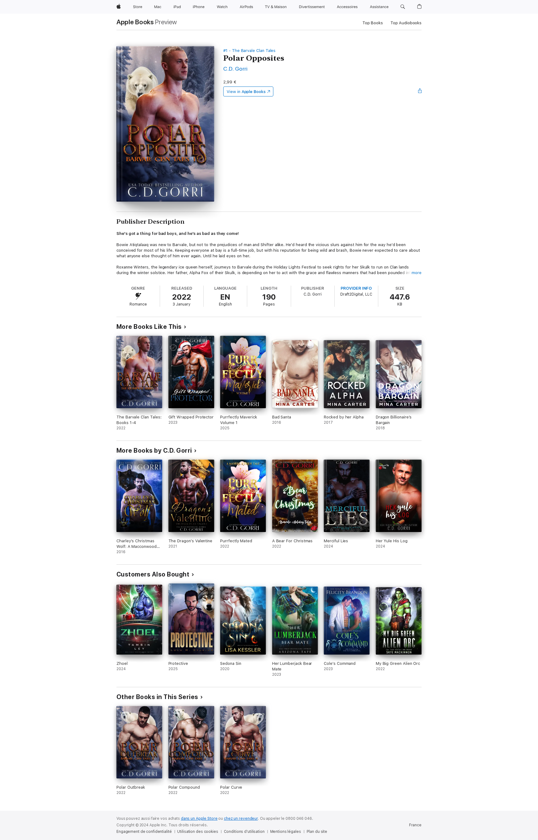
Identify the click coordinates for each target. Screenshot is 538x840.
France (415, 825)
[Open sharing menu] (420, 91)
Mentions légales (285, 831)
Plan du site (317, 831)
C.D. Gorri (235, 68)
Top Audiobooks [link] (406, 23)
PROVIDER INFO (356, 288)
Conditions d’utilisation (244, 831)
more (417, 272)
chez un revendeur (241, 818)
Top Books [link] (372, 23)
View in (246, 91)
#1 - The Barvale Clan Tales (249, 50)
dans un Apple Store (199, 818)
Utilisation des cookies (197, 831)
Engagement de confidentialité (144, 831)
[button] (403, 7)
